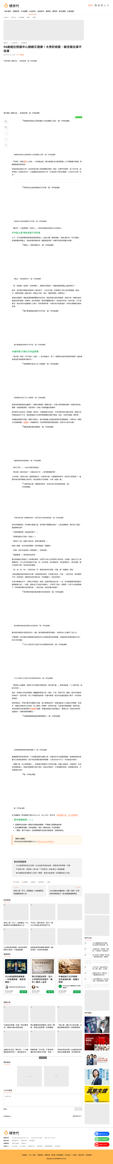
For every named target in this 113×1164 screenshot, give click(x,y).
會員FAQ (23, 1143)
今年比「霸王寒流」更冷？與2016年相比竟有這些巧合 (41, 923)
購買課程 (90, 5)
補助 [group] (28, 17)
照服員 (33, 882)
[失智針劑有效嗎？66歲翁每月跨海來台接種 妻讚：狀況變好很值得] (69, 1039)
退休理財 (7, 11)
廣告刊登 (24, 1140)
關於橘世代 (15, 1140)
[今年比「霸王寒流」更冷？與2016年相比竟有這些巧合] (42, 912)
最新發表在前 (77, 1116)
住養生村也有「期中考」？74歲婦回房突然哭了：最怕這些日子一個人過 (16, 1050)
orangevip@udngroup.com (20, 1138)
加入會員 (14, 1146)
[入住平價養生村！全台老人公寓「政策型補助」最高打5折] (88, 980)
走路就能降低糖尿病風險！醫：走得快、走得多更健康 (42, 948)
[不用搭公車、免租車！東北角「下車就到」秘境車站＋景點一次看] (88, 950)
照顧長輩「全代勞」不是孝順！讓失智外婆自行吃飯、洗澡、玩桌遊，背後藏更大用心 (42, 1050)
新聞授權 (40, 1155)
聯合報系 (67, 1155)
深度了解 (23, 992)
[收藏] (6, 139)
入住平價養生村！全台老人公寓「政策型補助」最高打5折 (100, 980)
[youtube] (101, 5)
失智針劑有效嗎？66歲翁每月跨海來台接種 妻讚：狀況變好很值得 (69, 1050)
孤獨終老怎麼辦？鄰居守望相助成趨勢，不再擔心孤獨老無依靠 (38, 824)
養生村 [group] (7, 17)
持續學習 (16, 11)
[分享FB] (6, 121)
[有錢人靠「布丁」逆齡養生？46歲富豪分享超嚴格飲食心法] (16, 912)
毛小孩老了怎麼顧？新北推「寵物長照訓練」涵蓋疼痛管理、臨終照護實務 (100, 956)
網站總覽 (88, 1155)
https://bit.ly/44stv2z (45, 841)
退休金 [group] (14, 17)
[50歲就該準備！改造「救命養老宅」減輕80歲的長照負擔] (16, 1014)
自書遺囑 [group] (21, 17)
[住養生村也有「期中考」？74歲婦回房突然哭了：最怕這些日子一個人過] (16, 1039)
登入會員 (22, 1146)
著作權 (53, 1155)
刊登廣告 (24, 1155)
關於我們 (81, 1155)
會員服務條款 (49, 1146)
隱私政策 (57, 1146)
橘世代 (6, 43)
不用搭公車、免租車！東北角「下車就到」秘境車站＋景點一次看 (100, 950)
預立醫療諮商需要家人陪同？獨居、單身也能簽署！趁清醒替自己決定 (42, 1026)
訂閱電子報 (31, 1146)
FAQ (30, 1155)
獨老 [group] (34, 17)
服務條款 (47, 1155)
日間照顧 (25, 882)
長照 (48, 882)
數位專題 (62, 11)
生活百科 (32, 11)
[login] (104, 5)
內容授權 (31, 1140)
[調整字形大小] (6, 144)
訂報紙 (75, 1155)
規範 (5, 1109)
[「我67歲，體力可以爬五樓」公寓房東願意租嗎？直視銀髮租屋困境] (69, 1014)
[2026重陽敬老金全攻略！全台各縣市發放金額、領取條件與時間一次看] (88, 944)
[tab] (42, 997)
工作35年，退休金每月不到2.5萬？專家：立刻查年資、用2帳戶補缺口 (100, 968)
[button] (107, 5)
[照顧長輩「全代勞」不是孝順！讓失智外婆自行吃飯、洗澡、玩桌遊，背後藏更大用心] (42, 1039)
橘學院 (54, 11)
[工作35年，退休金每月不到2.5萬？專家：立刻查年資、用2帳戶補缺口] (88, 968)
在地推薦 (24, 11)
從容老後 (24, 43)
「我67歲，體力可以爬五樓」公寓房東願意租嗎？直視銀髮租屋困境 (69, 1026)
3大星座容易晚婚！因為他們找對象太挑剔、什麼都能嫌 (15, 948)
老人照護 (16, 882)
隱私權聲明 (59, 1155)
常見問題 (39, 1146)
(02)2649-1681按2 (36, 1138)
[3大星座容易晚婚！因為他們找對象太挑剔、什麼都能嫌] (16, 936)
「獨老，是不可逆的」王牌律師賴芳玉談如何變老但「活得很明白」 (40, 830)
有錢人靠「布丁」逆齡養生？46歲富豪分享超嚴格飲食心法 (16, 923)
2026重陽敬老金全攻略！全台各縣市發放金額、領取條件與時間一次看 (100, 944)
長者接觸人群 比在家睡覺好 (67, 815)
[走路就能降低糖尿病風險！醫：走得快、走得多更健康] (42, 936)
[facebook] (95, 5)
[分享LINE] (6, 127)
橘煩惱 (48, 11)
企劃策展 (70, 11)
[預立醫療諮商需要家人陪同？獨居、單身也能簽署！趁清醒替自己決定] (42, 1014)
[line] (98, 5)
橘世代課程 (15, 1143)
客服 (34, 1155)
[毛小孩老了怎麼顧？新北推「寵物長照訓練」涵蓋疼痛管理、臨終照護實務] (88, 956)
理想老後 (41, 882)
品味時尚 (40, 11)
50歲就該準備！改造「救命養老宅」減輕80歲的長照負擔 (16, 1026)
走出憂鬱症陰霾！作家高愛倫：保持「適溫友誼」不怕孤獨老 (37, 827)
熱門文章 (88, 938)
